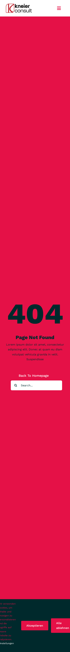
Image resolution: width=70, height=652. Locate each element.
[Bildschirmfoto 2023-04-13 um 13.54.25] (18, 4)
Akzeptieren (34, 625)
